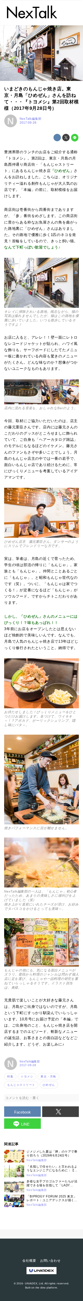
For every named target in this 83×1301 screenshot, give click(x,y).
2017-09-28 (28, 122)
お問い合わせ (50, 1260)
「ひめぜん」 (62, 171)
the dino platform (46, 1287)
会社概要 (29, 1260)
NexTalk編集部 (30, 118)
